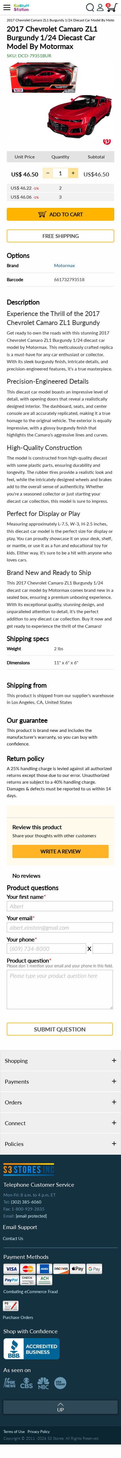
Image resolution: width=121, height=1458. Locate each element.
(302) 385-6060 (26, 1201)
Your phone (21, 939)
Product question (28, 960)
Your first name (25, 896)
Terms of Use (14, 1431)
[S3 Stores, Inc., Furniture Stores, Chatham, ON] (31, 1348)
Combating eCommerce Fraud (30, 1291)
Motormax (64, 265)
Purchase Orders (18, 1317)
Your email (19, 918)
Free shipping (60, 236)
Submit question (60, 1029)
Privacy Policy (39, 1431)
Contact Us (13, 1238)
